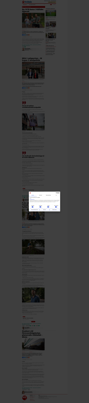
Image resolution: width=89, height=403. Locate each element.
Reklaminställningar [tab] (48, 195)
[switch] (41, 206)
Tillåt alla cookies (54, 209)
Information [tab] (40, 195)
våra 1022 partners (32, 199)
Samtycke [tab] (33, 195)
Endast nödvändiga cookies (34, 209)
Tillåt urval (44, 209)
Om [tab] (56, 195)
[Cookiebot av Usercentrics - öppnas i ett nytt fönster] (56, 192)
